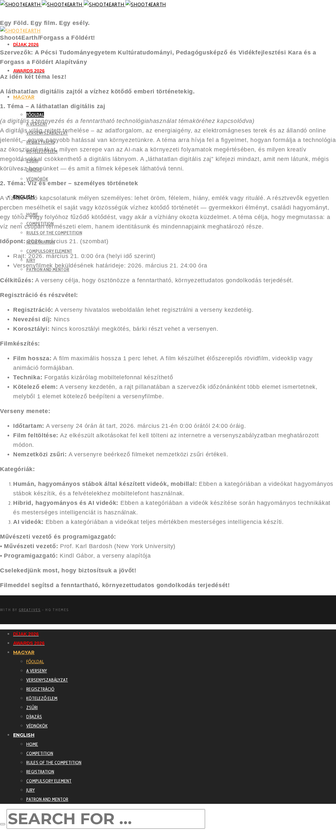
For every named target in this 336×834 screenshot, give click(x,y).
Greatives (30, 609)
